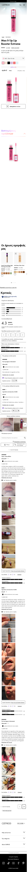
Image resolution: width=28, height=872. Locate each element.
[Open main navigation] (24, 5)
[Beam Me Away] (11, 63)
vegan (3, 37)
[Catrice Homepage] (6, 5)
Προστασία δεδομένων (13, 859)
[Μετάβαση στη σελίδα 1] (11, 282)
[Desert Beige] (9, 273)
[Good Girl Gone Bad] (8, 63)
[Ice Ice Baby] (17, 63)
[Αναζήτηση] (20, 5)
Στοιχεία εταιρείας (13, 856)
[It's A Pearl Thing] (6, 63)
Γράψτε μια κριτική (15, 47)
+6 (2, 275)
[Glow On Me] (3, 63)
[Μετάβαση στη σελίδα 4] (15, 282)
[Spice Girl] (14, 63)
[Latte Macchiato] (4, 273)
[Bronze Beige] (6, 273)
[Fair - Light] (17, 272)
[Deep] (24, 272)
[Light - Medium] (15, 272)
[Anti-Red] (11, 273)
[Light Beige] (2, 273)
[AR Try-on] (15, 253)
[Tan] (21, 272)
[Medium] (19, 272)
